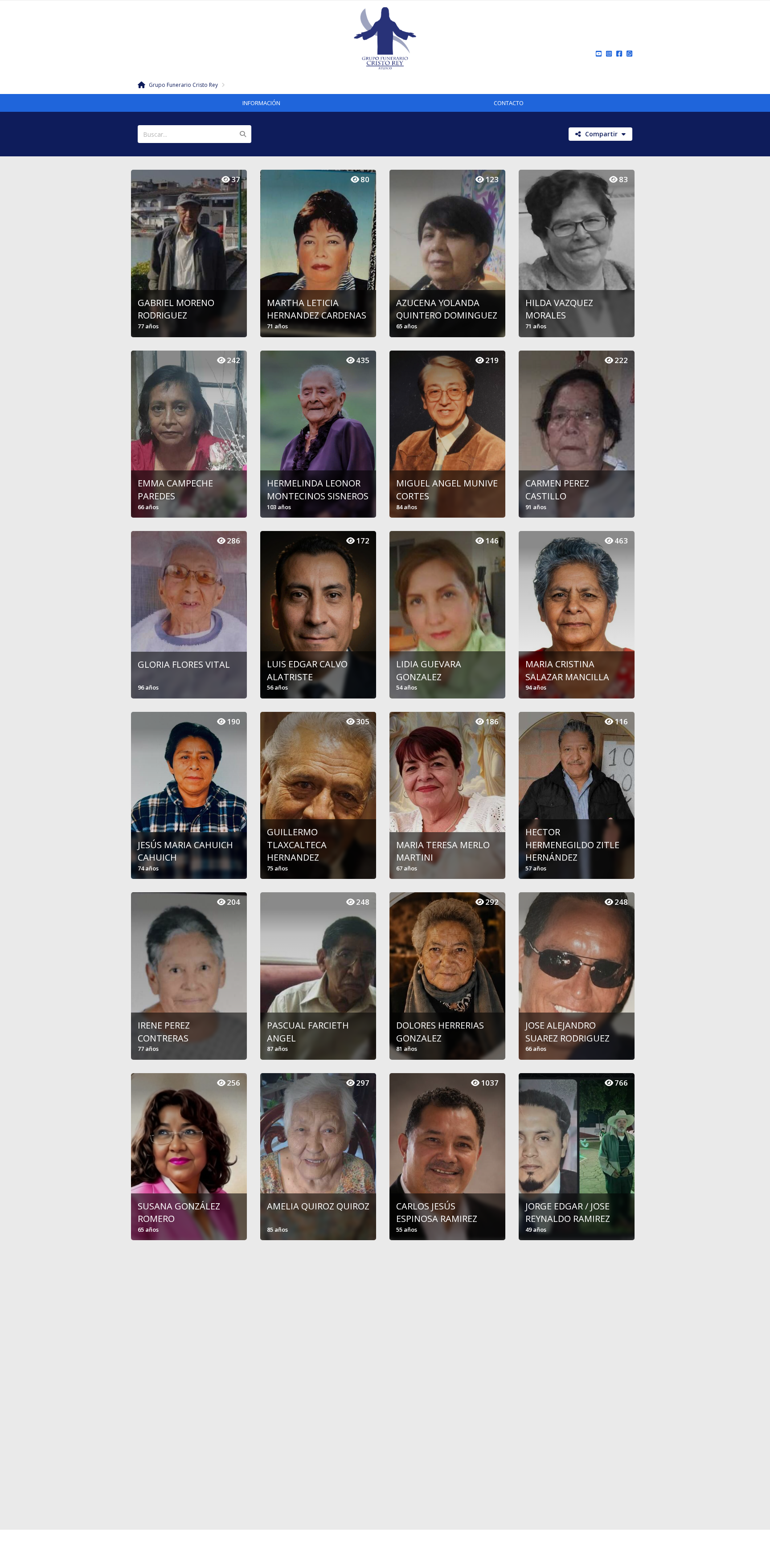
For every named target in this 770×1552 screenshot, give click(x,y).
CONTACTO (509, 103)
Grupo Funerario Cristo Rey (182, 85)
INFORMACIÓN (261, 103)
